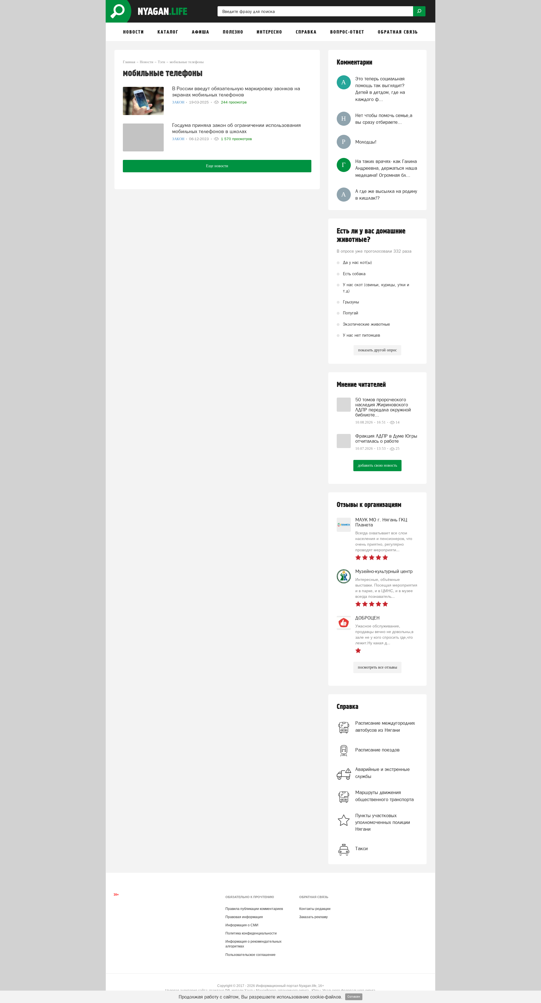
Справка (347, 707)
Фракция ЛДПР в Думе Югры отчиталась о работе (386, 438)
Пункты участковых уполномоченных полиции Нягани (382, 822)
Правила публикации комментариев (254, 909)
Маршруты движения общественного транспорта (384, 796)
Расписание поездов (377, 750)
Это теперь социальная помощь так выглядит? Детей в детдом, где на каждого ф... (380, 89)
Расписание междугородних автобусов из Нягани (385, 726)
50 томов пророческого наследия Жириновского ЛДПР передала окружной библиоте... (383, 407)
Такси (361, 848)
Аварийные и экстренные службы (382, 772)
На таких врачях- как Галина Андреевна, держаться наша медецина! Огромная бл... (386, 168)
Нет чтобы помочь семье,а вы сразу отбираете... (383, 119)
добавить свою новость (377, 465)
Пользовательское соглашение (250, 955)
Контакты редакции (315, 909)
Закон (178, 102)
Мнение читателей (361, 385)
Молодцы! (365, 142)
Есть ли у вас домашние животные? (371, 235)
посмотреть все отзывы (377, 667)
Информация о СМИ (241, 925)
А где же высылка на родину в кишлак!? (386, 194)
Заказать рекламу (313, 917)
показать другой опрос (377, 350)
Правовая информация (244, 917)
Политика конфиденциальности (251, 933)
